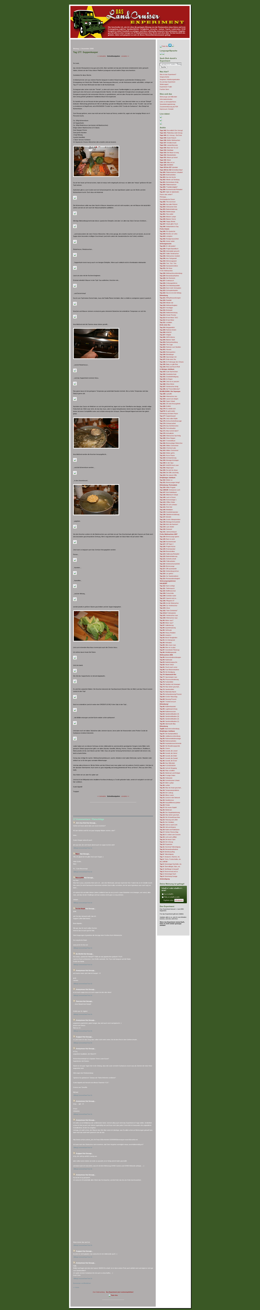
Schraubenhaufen (169, 290)
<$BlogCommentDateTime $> (82, 848)
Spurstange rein (168, 357)
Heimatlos (166, 642)
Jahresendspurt (168, 532)
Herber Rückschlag (169, 832)
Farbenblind (166, 682)
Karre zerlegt (167, 586)
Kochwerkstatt (168, 541)
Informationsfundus (166, 99)
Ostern (165, 748)
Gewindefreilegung (169, 376)
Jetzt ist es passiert (169, 381)
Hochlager (166, 308)
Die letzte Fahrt (167, 839)
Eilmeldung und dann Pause (169, 413)
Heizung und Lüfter (169, 820)
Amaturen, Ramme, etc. (170, 857)
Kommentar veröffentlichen (82, 1283)
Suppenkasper (168, 416)
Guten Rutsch (168, 138)
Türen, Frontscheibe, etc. (170, 859)
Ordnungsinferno (168, 283)
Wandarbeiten (168, 155)
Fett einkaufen (168, 428)
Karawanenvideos (169, 266)
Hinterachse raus (169, 618)
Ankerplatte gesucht (169, 251)
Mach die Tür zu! (169, 148)
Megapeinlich (167, 327)
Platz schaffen (167, 770)
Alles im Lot (167, 162)
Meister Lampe (168, 216)
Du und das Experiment (167, 82)
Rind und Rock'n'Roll (170, 367)
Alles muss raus (168, 645)
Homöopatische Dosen (167, 199)
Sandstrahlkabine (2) (169, 719)
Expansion (166, 844)
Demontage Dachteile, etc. (171, 864)
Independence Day (169, 226)
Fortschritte (167, 593)
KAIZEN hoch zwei (169, 465)
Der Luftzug (166, 793)
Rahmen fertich (168, 330)
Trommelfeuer (167, 440)
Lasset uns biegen (169, 399)
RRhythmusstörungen (170, 298)
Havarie (165, 349)
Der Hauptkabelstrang (170, 812)
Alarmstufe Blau (168, 724)
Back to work (167, 539)
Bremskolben (167, 551)
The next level (167, 202)
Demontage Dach (168, 874)
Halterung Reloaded (169, 554)
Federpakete (168, 613)
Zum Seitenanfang (99, 1292)
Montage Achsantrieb (170, 522)
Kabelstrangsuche (168, 662)
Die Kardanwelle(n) (169, 733)
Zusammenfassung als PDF (169, 106)
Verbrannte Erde (168, 207)
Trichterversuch (168, 701)
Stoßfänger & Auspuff (169, 869)
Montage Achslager (169, 460)
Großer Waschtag (168, 696)
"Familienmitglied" (169, 187)
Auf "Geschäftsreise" (170, 389)
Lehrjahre (166, 236)
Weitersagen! (164, 84)
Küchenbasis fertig (169, 182)
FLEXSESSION (168, 765)
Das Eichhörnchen (169, 426)
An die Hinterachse (169, 603)
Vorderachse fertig (169, 386)
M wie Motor (167, 320)
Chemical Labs (168, 448)
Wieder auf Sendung (169, 179)
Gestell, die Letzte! (169, 751)
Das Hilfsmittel (167, 763)
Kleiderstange (167, 211)
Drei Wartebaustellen (170, 285)
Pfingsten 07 (167, 600)
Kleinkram (166, 810)
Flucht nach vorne (168, 667)
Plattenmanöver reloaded (171, 172)
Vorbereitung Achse (169, 571)
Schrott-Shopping (168, 768)
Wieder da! (166, 303)
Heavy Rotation (168, 633)
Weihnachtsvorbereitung (171, 273)
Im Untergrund (167, 640)
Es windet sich (168, 408)
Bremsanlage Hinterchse (171, 443)
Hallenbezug (166, 625)
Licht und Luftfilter (168, 837)
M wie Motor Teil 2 (169, 317)
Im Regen (166, 379)
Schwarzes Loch (170, 490)
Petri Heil (166, 507)
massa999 (80, 878)
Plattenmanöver (168, 184)
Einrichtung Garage (168, 876)
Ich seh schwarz (168, 504)
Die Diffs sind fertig (169, 472)
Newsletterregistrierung (167, 104)
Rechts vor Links (168, 234)
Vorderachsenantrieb (170, 564)
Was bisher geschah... (170, 687)
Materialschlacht (168, 692)
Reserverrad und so (169, 871)
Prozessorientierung (169, 679)
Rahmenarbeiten (168, 741)
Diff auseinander (168, 568)
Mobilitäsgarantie (168, 652)
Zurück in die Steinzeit (170, 797)
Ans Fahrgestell (168, 258)
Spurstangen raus (168, 677)
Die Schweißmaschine (170, 817)
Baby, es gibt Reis (169, 364)
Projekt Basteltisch (169, 248)
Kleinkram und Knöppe (170, 773)
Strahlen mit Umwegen (170, 684)
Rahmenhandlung (169, 342)
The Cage (166, 344)
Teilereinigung (166, 854)
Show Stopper (167, 438)
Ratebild (165, 300)
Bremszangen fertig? (170, 482)
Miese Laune (167, 795)
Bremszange (167, 566)
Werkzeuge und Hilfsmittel (168, 97)
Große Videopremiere (170, 519)
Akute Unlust (167, 664)
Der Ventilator (167, 822)
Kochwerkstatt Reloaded (171, 189)
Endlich (165, 406)
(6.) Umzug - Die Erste (171, 135)
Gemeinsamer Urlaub (169, 780)
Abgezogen (167, 468)
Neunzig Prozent (168, 699)
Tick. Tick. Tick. (168, 263)
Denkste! (166, 529)
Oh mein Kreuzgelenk (170, 403)
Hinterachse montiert (170, 256)
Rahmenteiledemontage (170, 738)
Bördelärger (167, 354)
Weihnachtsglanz (168, 305)
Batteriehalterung (168, 209)
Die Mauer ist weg (169, 152)
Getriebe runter (168, 595)
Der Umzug (166, 842)
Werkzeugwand (168, 261)
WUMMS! (166, 165)
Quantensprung (168, 628)
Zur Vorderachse (168, 605)
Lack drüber (167, 527)
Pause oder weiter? (166, 194)
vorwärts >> (125, 56)
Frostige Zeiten (167, 775)
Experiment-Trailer (166, 87)
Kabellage (166, 150)
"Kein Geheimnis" (169, 610)
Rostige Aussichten (169, 239)
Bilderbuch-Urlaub (169, 495)
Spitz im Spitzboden (169, 192)
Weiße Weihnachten (170, 140)
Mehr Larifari (167, 783)
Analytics (165, 635)
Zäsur (165, 608)
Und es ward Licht (168, 825)
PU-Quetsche (167, 231)
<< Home (76, 1287)
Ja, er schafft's (168, 894)
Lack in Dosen (168, 497)
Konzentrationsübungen (170, 657)
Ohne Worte (167, 384)
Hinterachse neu (168, 396)
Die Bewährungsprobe (170, 746)
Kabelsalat (166, 660)
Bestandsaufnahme (169, 275)
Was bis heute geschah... (171, 788)
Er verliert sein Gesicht (170, 834)
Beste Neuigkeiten (168, 637)
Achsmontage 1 (168, 500)
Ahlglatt (165, 335)
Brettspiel (166, 310)
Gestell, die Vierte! (168, 753)
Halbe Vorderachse (169, 253)
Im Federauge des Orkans (172, 362)
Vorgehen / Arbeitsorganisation (170, 79)
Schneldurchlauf (171, 170)
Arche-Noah (80, 909)
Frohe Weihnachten (166, 270)
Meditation (166, 509)
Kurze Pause (167, 455)
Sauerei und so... (168, 598)
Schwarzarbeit (168, 423)
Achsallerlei (167, 433)
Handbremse (167, 800)
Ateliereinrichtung (168, 312)
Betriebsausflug (167, 852)
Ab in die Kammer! (169, 524)
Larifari (165, 785)
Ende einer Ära (168, 359)
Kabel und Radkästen (169, 829)
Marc (78, 854)
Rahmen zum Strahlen (170, 347)
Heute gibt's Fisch (169, 224)
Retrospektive (167, 352)
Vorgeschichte (164, 77)
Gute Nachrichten (169, 371)
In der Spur (166, 463)
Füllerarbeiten (167, 561)
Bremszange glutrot (169, 536)
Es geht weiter (167, 411)
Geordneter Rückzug (169, 650)
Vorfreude (166, 630)
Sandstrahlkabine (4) (169, 714)
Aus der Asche (168, 177)
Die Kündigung (167, 672)
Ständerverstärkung (169, 514)
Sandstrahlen (167, 689)
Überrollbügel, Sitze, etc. (170, 866)
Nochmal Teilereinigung (170, 847)
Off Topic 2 (166, 544)
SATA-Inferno (167, 337)
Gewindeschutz (168, 374)
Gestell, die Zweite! (169, 758)
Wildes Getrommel (169, 445)
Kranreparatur (167, 549)
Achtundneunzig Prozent (170, 694)
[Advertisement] (113, 44)
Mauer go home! (169, 157)
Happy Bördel (167, 221)
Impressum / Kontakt (166, 109)
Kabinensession (168, 711)
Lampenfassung (169, 145)
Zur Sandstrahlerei (169, 576)
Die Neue (166, 268)
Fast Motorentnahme (169, 669)
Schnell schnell (168, 559)
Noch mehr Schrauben (170, 288)
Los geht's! (166, 573)
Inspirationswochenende (170, 743)
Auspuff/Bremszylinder (170, 802)
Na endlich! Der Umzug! (171, 130)
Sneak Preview (168, 315)
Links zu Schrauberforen (168, 102)
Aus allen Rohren (168, 204)
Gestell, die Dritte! (168, 756)
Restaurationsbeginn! (170, 578)
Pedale (165, 805)
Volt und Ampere (168, 827)
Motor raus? (166, 620)
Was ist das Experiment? (168, 74)
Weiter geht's (167, 453)
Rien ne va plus (168, 647)
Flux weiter (166, 214)
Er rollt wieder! (168, 246)
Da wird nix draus (169, 470)
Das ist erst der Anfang (170, 293)
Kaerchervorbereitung (169, 728)
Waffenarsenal (168, 591)
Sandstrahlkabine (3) (169, 716)
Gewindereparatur (169, 512)
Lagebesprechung (168, 709)
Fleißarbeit (166, 778)
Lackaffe (166, 394)
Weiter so (166, 480)
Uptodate (169, 167)
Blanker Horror (168, 219)
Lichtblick (166, 322)
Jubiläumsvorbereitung (170, 736)
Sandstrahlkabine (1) (169, 721)
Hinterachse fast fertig (170, 435)
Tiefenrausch (167, 588)
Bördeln (165, 517)
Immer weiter (167, 241)
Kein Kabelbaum (168, 492)
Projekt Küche (167, 546)
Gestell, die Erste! (168, 760)
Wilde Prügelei (167, 487)
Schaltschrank (168, 143)
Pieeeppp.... (164, 197)
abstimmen (179, 900)
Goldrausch (167, 280)
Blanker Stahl (167, 340)
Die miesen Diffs (168, 475)
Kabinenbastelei (168, 706)
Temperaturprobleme (169, 790)
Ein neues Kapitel (168, 807)
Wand (165, 160)
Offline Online (167, 502)
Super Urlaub (167, 401)
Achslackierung (168, 458)
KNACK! (166, 332)
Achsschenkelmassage (171, 421)
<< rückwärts (101, 56)
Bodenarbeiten (168, 175)
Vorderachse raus (169, 615)
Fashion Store (164, 89)
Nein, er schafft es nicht (171, 897)
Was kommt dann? (169, 431)
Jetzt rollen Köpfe (169, 418)
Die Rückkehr (167, 278)
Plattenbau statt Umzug (171, 133)
